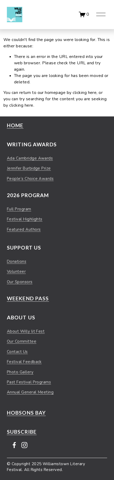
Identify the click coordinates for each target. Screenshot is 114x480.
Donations (16, 261)
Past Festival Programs (29, 382)
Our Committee (21, 341)
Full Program (19, 209)
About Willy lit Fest (26, 331)
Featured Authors (24, 229)
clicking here (85, 93)
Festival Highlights (24, 219)
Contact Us (17, 351)
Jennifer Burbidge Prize (29, 168)
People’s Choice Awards (30, 178)
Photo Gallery (20, 372)
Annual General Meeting (30, 392)
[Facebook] (14, 445)
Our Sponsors (20, 281)
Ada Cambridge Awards (30, 158)
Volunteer (16, 271)
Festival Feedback (24, 361)
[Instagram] (24, 445)
